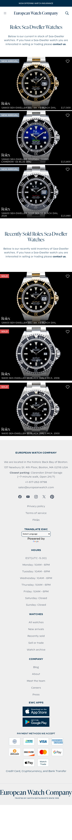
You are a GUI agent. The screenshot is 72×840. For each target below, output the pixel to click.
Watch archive (36, 649)
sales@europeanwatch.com (36, 487)
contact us (59, 44)
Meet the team (36, 681)
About (36, 674)
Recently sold (36, 636)
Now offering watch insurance (36, 3)
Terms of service (36, 513)
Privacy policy (36, 506)
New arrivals (36, 629)
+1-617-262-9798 (36, 482)
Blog (36, 667)
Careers (36, 687)
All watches (36, 622)
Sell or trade (36, 643)
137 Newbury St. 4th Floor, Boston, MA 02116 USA (36, 467)
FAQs (36, 520)
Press (36, 694)
